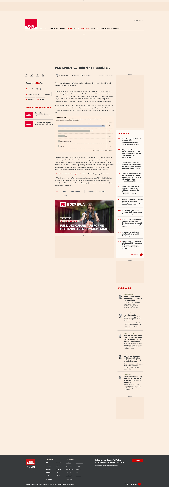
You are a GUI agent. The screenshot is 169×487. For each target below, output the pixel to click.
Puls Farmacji (69, 476)
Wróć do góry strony (131, 484)
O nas (57, 472)
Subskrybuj (137, 460)
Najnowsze (123, 133)
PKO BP (65, 195)
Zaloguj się (137, 20)
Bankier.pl (78, 476)
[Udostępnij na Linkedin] (43, 75)
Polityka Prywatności (57, 484)
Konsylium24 (69, 472)
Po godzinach (100, 28)
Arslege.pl (78, 466)
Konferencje (108, 28)
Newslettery (116, 28)
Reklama (58, 466)
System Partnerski (70, 469)
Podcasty (69, 28)
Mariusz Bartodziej (33, 89)
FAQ (47, 462)
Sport (64, 191)
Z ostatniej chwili (54, 28)
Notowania (62, 28)
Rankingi (93, 28)
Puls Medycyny (79, 462)
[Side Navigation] (41, 28)
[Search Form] (45, 28)
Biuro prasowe (49, 479)
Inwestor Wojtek (85, 28)
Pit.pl (77, 472)
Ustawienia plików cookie (68, 484)
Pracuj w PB (58, 462)
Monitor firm (69, 479)
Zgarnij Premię (69, 466)
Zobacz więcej (135, 254)
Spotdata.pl (68, 462)
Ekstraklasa (102, 191)
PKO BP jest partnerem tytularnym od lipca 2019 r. (71, 174)
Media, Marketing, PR (76, 191)
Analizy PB (76, 28)
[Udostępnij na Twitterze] (31, 75)
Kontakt (47, 476)
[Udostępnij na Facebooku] (26, 75)
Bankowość (90, 191)
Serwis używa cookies (46, 484)
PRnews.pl (78, 469)
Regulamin (48, 472)
